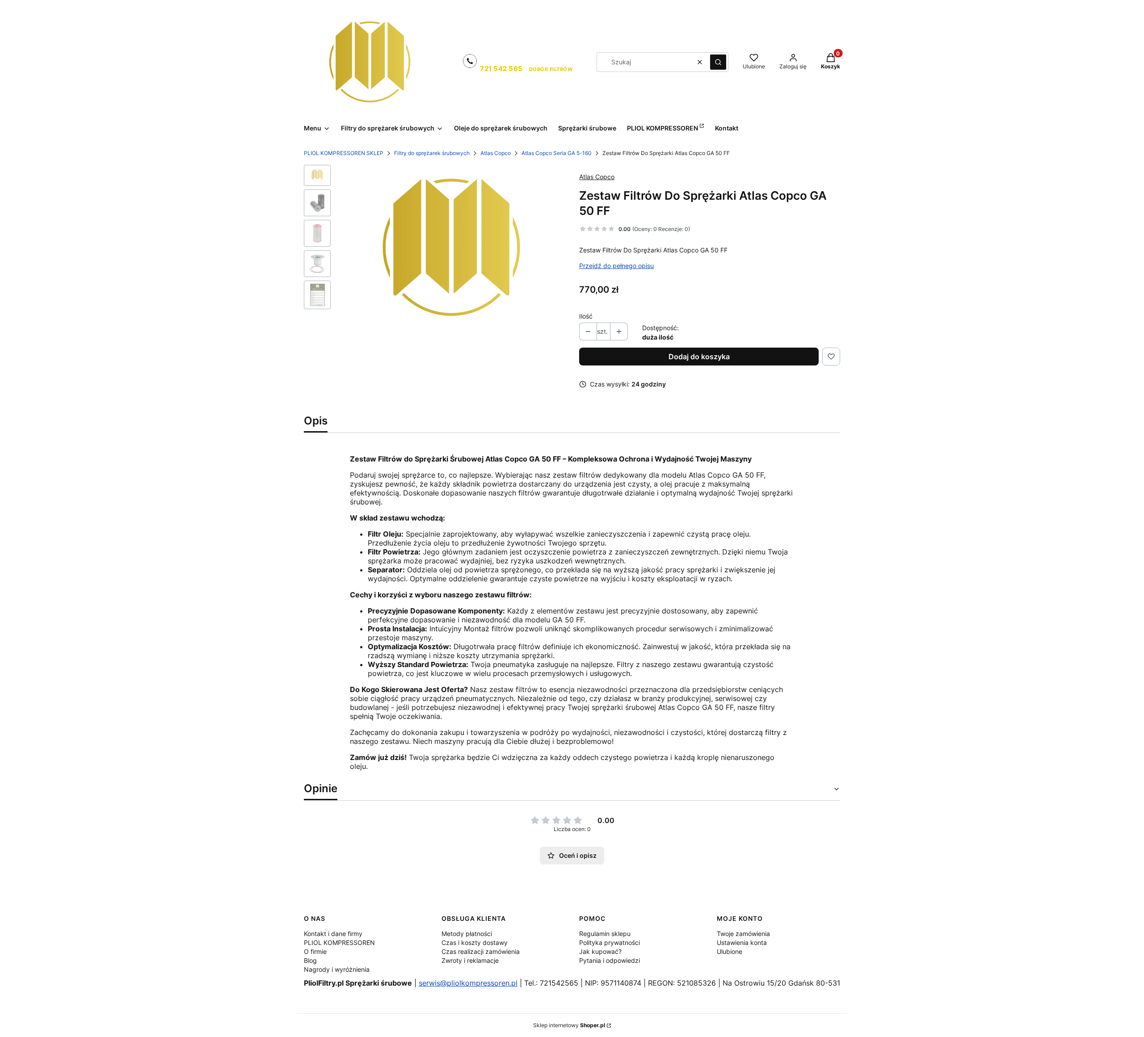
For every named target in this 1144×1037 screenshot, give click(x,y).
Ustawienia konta (742, 942)
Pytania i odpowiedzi (609, 960)
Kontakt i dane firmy (333, 933)
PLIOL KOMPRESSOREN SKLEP (343, 153)
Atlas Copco (495, 153)
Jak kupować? (600, 951)
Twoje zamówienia (743, 933)
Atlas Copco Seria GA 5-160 (557, 153)
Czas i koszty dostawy (475, 942)
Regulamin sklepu (605, 933)
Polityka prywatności (609, 942)
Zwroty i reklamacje (470, 960)
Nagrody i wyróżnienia (337, 969)
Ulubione (729, 951)
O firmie (315, 951)
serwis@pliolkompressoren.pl (468, 982)
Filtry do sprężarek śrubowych (432, 153)
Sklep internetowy (569, 1025)
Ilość (586, 316)
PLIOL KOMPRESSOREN (339, 942)
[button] (718, 62)
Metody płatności (467, 933)
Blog (310, 960)
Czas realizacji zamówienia (481, 951)
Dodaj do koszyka (699, 356)
